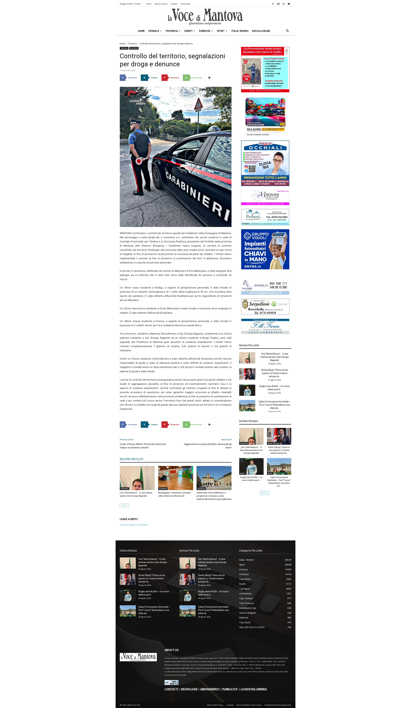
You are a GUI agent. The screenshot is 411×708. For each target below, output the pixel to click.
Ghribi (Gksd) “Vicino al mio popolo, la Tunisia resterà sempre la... (274, 373)
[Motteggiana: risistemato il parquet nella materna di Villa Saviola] (175, 478)
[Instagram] (278, 4)
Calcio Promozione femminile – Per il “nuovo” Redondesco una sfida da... (275, 404)
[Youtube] (288, 4)
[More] (209, 77)
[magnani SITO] (265, 204)
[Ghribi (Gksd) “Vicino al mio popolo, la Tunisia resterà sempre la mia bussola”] (247, 374)
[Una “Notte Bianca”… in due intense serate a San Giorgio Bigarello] (137, 478)
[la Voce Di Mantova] (205, 17)
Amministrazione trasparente (278, 705)
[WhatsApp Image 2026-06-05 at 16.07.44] (265, 135)
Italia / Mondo (240, 31)
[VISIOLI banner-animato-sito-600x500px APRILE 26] (265, 268)
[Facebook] (273, 4)
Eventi (188, 31)
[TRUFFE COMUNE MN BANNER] (265, 91)
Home (149, 4)
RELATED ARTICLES (131, 459)
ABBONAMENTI (209, 689)
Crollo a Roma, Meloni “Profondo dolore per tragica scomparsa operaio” (143, 446)
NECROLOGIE (189, 689)
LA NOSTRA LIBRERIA (254, 689)
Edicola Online (261, 31)
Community (185, 4)
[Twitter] (283, 4)
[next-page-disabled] (127, 506)
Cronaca (153, 31)
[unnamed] (265, 293)
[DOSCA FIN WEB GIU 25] (265, 185)
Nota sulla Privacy (215, 705)
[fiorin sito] (265, 332)
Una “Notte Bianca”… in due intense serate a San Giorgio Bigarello (274, 356)
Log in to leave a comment (134, 524)
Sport (221, 31)
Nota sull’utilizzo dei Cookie (249, 705)
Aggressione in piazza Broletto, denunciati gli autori (208, 446)
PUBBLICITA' (230, 689)
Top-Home (134, 48)
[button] (287, 31)
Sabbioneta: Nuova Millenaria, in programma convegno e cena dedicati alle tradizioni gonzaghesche (214, 495)
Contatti (174, 4)
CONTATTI (171, 689)
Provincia (172, 31)
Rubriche (204, 31)
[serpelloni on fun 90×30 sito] (265, 313)
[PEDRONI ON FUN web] (265, 224)
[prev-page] (122, 506)
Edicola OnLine (161, 4)
